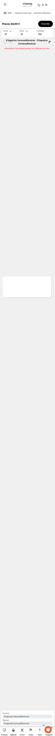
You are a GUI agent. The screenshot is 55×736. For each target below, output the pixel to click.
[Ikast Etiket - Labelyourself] (27, 5)
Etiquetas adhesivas (42, 13)
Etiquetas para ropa (23, 13)
